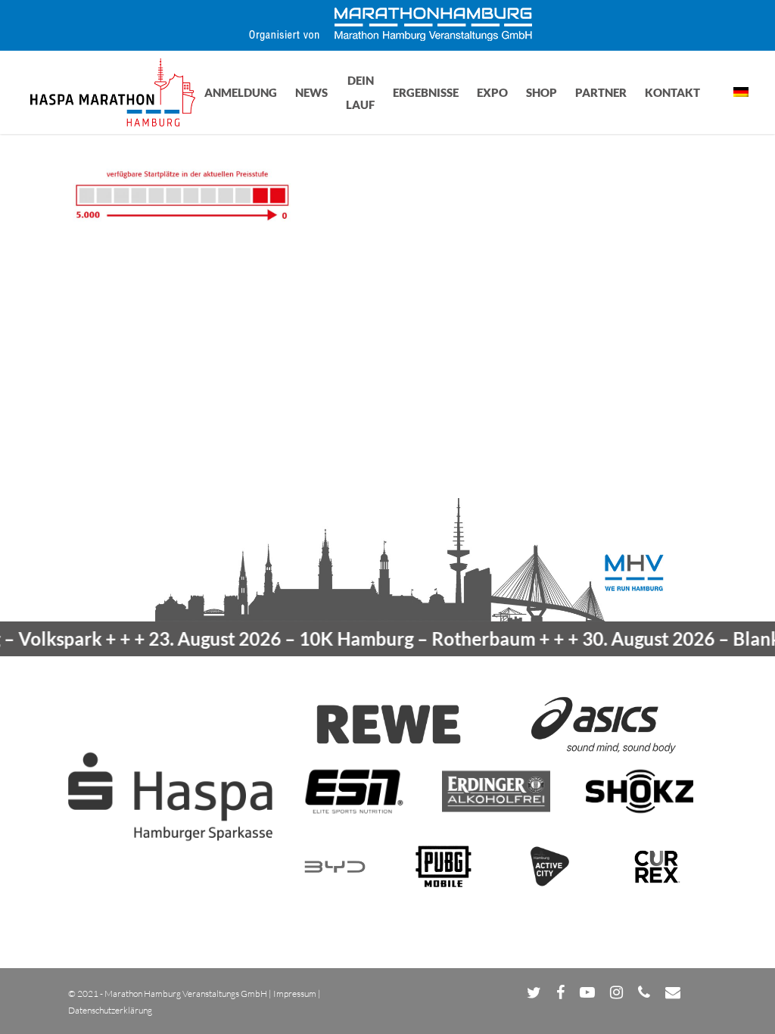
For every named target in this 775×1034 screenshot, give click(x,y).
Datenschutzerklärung (110, 1010)
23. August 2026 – (322, 638)
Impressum (294, 993)
